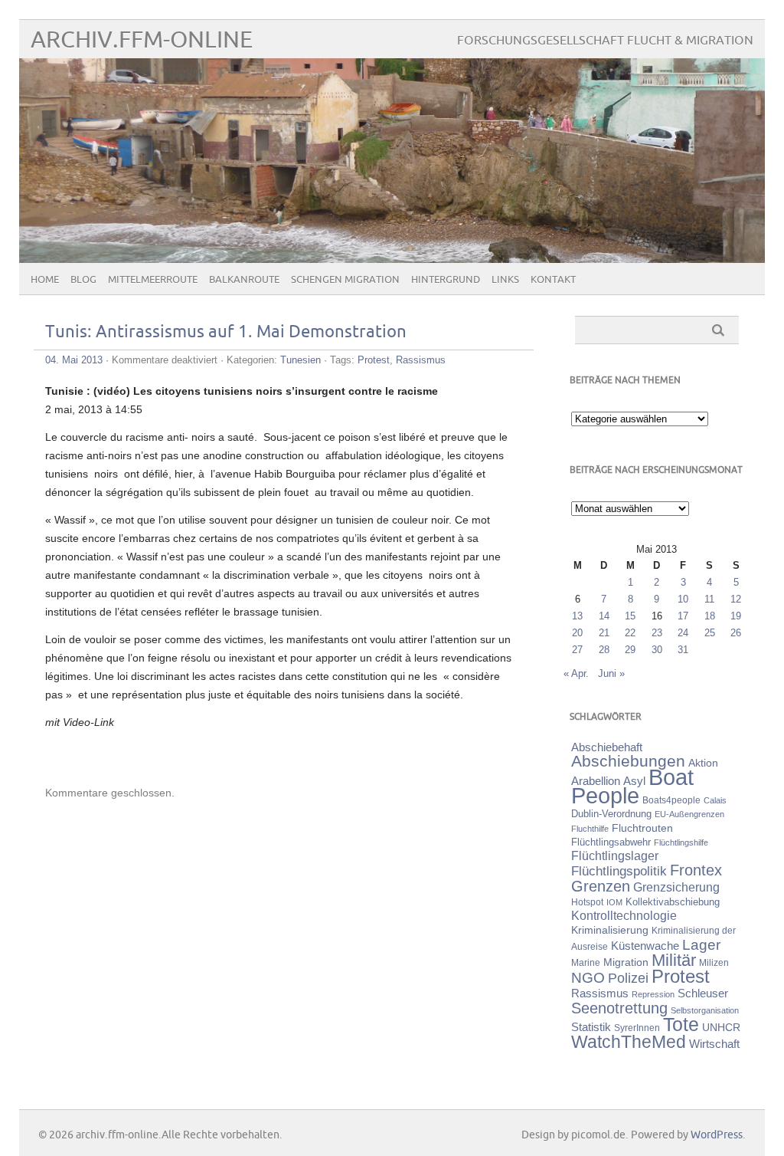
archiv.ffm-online (142, 40)
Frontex (696, 870)
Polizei (628, 978)
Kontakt (553, 279)
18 (709, 616)
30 (657, 649)
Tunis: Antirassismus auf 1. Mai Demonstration (226, 332)
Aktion (703, 763)
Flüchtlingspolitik (619, 870)
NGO (588, 978)
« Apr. (576, 673)
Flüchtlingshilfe (681, 842)
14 (604, 616)
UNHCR (721, 1027)
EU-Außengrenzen (689, 814)
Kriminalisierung (609, 930)
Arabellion (595, 781)
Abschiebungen (628, 761)
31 (683, 649)
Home (45, 279)
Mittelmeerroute (153, 279)
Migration (625, 962)
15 (630, 616)
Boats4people (671, 800)
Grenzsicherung (676, 887)
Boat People (632, 786)
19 (735, 616)
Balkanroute (244, 279)
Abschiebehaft (606, 747)
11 (709, 599)
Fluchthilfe (590, 828)
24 (683, 633)
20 (577, 633)
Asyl (634, 780)
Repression (653, 994)
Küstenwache (645, 945)
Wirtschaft (714, 1044)
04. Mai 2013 (74, 360)
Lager (701, 944)
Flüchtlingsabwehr (611, 842)
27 (577, 649)
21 (604, 633)
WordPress (717, 1135)
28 (604, 649)
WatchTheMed (628, 1042)
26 (735, 633)
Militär (674, 960)
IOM (614, 902)
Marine (585, 962)
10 (683, 599)
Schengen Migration (345, 279)
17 (683, 616)
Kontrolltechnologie (624, 915)
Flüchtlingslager (614, 855)
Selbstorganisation (705, 1010)
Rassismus (421, 360)
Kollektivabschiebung (673, 902)
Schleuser (703, 993)
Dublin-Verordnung (611, 813)
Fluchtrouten (642, 828)
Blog (83, 279)
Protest (374, 360)
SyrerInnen (637, 1028)
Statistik (591, 1026)
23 (657, 633)
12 (735, 599)
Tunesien (300, 360)
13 (577, 616)
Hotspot (587, 902)
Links (505, 279)
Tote (681, 1024)
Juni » (611, 673)
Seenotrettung (619, 1007)
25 (709, 633)
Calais (715, 800)
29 (630, 649)
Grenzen (600, 886)
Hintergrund (445, 279)
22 (630, 633)
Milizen (714, 962)
